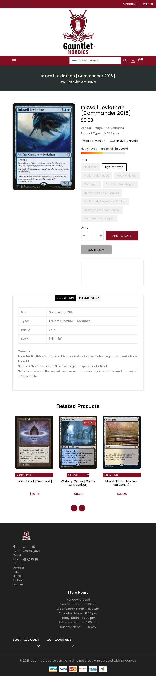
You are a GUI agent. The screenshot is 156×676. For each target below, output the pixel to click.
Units (84, 227)
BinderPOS (128, 660)
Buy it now (96, 250)
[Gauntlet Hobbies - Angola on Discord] (28, 4)
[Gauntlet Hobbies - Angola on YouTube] (20, 4)
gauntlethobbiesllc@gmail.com (36, 551)
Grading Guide (127, 141)
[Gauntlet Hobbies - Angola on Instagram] (13, 4)
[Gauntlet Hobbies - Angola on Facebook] (6, 4)
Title (84, 160)
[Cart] (141, 60)
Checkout (130, 4)
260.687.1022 (26, 551)
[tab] (65, 298)
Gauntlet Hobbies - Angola (78, 81)
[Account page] (133, 60)
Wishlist (148, 4)
